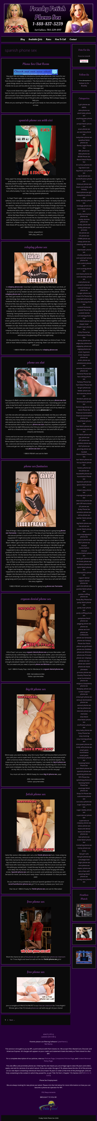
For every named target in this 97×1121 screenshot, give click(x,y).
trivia (84, 851)
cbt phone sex (84, 233)
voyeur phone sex (84, 868)
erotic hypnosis (84, 352)
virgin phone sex (84, 862)
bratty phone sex (84, 225)
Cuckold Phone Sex (84, 310)
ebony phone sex (84, 340)
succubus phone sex (84, 802)
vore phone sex (84, 865)
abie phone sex (84, 110)
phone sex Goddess (84, 649)
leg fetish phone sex (84, 523)
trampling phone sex (84, 845)
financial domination (84, 413)
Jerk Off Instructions (84, 503)
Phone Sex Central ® (84, 56)
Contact (73, 39)
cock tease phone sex (84, 274)
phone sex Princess (84, 655)
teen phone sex (84, 837)
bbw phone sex (84, 154)
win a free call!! (84, 871)
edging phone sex (84, 349)
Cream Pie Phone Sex (84, 296)
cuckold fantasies (84, 307)
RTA (51, 1034)
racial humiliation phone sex (19, 884)
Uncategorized (84, 859)
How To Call (60, 39)
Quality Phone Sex (84, 675)
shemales (84, 714)
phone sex (35, 1008)
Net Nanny (48, 1044)
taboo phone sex (84, 826)
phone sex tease (84, 666)
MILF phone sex (84, 542)
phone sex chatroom (57, 957)
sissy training (84, 736)
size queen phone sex (84, 744)
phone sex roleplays (84, 658)
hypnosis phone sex (84, 482)
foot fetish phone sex (84, 426)
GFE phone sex (84, 440)
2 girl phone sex (84, 104)
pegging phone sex (84, 624)
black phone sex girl (84, 192)
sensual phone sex (84, 705)
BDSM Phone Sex (84, 156)
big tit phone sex (36, 689)
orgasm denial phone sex (36, 599)
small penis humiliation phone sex (84, 757)
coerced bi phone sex (84, 285)
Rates (48, 39)
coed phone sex (84, 282)
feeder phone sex (84, 391)
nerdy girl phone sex (84, 558)
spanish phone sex (84, 771)
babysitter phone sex (84, 137)
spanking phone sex (84, 774)
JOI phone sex (84, 506)
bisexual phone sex (84, 184)
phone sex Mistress (84, 652)
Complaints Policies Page (64, 1058)
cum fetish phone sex (84, 321)
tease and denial (84, 829)
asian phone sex (84, 129)
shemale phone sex (84, 711)
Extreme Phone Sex (84, 374)
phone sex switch (84, 664)
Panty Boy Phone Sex (84, 599)
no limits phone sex (84, 561)
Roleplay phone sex (84, 689)
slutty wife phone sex (84, 747)
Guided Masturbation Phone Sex (84, 454)
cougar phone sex (84, 293)
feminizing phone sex (84, 407)
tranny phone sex (84, 848)
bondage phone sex (84, 206)
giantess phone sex (84, 443)
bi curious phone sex (84, 165)
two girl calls (84, 854)
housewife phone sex (84, 473)
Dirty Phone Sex (84, 332)
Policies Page (50, 1058)
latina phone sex (84, 515)
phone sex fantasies (36, 466)
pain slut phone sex (84, 586)
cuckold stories (84, 313)
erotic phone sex (84, 360)
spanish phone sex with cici (36, 120)
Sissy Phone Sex (84, 733)
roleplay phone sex (35, 247)
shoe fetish (84, 717)
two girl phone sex (84, 857)
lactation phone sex (84, 512)
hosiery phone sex (84, 468)
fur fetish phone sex (84, 434)
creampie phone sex (84, 299)
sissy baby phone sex (84, 730)
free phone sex (35, 901)
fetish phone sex (35, 794)
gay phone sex (84, 437)
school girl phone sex (84, 697)
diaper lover (84, 324)
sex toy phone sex (84, 708)
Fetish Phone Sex (84, 410)
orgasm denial (84, 578)
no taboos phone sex (84, 564)
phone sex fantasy (84, 640)
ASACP (45, 1034)
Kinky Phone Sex (84, 509)
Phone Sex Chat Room (35, 64)
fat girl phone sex (84, 388)
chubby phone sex (84, 255)
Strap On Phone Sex (84, 793)
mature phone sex (84, 540)
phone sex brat (84, 629)
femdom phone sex (84, 399)
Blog (22, 39)
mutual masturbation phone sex (84, 553)
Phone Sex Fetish (84, 643)
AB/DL (84, 107)
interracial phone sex (84, 501)
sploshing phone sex (84, 780)
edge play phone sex (84, 343)
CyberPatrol (61, 1041)
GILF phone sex (84, 446)
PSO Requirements (49, 1092)
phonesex (84, 669)
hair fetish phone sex (84, 459)
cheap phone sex (84, 241)
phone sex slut (35, 362)
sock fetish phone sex (84, 768)
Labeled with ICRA (48, 1037)
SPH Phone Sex (84, 777)
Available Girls (35, 39)
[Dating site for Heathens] (84, 916)
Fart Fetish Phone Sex (84, 385)
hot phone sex (84, 471)
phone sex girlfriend (84, 646)
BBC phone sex (84, 151)
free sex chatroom (45, 1005)
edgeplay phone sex (84, 346)
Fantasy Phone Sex (84, 382)
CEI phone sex (84, 236)
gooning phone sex (84, 449)
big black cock (84, 168)
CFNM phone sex (84, 238)
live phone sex (84, 526)
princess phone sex (84, 672)
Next (12, 1020)
